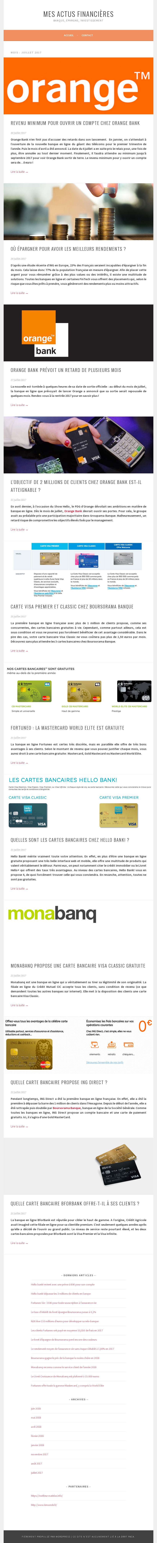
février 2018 (37, 1436)
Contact (87, 35)
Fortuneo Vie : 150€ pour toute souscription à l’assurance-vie (63, 1303)
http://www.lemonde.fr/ (44, 1505)
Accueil (69, 35)
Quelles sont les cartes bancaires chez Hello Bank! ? (70, 839)
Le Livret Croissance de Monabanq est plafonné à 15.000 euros (65, 1376)
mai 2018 (36, 1417)
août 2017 (36, 1463)
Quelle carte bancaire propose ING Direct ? (59, 1082)
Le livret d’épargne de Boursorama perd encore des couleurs (64, 1339)
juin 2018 (36, 1408)
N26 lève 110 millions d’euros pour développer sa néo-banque (65, 1321)
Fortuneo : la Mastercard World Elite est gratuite (67, 727)
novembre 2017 (39, 1454)
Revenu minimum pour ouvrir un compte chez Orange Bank (75, 122)
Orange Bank (73, 511)
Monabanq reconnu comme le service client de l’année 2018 (63, 1367)
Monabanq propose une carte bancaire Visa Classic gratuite (78, 965)
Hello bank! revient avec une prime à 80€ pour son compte (62, 1284)
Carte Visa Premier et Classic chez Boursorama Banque (72, 606)
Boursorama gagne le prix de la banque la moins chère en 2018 (65, 1358)
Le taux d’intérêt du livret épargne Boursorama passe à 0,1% (63, 1312)
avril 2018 (36, 1426)
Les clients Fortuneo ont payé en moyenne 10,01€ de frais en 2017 (67, 1330)
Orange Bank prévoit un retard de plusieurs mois (66, 369)
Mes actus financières (78, 14)
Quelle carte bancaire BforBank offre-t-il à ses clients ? (75, 1203)
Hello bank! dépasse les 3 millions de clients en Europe (61, 1293)
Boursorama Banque (67, 1108)
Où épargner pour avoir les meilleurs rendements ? (68, 248)
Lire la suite (19, 172)
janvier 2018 (37, 1445)
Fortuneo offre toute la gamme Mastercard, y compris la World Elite (67, 1385)
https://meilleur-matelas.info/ (47, 1495)
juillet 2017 (37, 1472)
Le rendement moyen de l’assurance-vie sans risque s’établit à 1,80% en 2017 (72, 1349)
